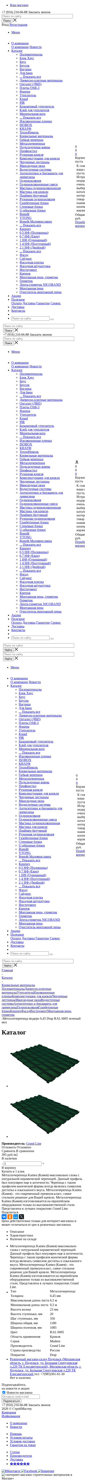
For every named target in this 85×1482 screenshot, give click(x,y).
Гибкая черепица (31, 140)
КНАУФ (25, 128)
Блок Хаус (27, 58)
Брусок (25, 65)
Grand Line (33, 1143)
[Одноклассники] (9, 1216)
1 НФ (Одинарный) (33, 240)
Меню (15, 32)
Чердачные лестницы (35, 162)
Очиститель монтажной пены (40, 292)
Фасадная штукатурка (35, 266)
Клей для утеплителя (34, 110)
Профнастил (28, 151)
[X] (21, 1216)
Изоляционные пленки (36, 121)
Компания (9, 1412)
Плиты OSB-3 (29, 88)
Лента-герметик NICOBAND (40, 284)
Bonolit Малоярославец (36, 221)
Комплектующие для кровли (40, 158)
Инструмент (28, 270)
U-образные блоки (33, 210)
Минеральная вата (32, 114)
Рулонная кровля (31, 154)
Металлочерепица (32, 143)
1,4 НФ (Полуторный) (35, 244)
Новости (36, 47)
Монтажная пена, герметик (39, 277)
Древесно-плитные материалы (41, 80)
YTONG (26, 218)
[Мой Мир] (15, 1216)
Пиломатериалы (31, 54)
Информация (11, 1416)
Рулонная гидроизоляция (37, 199)
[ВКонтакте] (4, 1216)
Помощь (16, 1434)
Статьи (15, 1452)
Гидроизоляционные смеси (39, 184)
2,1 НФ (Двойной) (32, 247)
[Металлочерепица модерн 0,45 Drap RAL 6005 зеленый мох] (45, 1086)
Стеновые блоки (31, 206)
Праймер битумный (34, 195)
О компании (20, 47)
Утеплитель (28, 95)
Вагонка (25, 69)
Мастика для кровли (34, 192)
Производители (21, 1455)
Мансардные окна (32, 166)
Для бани (26, 73)
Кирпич (25, 229)
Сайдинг (26, 258)
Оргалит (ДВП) (30, 84)
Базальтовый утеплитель (37, 106)
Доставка (28, 303)
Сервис (56, 303)
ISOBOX (26, 125)
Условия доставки (22, 1441)
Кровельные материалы (36, 136)
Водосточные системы (35, 169)
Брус (23, 62)
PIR (22, 102)
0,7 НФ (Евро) (30, 236)
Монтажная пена (31, 288)
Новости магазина (19, 1392)
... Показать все (30, 76)
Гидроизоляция (30, 180)
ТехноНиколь (29, 132)
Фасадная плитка (32, 262)
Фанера (25, 91)
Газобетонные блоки (34, 203)
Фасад (24, 255)
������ (20, 1463)
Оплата (16, 303)
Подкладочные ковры (35, 147)
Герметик (26, 281)
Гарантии (43, 303)
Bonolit (24, 214)
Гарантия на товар (23, 1445)
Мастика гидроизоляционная (40, 188)
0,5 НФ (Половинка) (34, 232)
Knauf (24, 99)
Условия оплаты (21, 1437)
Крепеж (25, 273)
